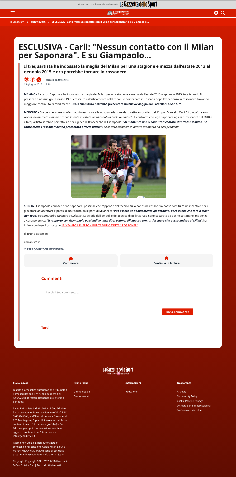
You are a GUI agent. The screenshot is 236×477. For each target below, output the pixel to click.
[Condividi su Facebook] (32, 79)
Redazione (131, 391)
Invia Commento (177, 312)
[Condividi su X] (38, 79)
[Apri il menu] (12, 12)
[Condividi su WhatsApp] (26, 79)
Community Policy (187, 396)
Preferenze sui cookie (189, 410)
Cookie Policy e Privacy (190, 401)
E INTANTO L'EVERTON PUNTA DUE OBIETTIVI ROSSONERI (100, 225)
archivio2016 (38, 21)
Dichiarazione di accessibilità (194, 405)
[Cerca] (223, 12)
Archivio (181, 391)
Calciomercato (82, 396)
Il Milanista (17, 22)
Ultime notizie (82, 391)
